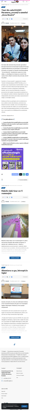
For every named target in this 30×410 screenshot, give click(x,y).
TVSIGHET (7, 23)
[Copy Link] (9, 19)
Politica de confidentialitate (8, 406)
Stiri (3, 7)
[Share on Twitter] (7, 19)
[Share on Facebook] (5, 19)
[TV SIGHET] (15, 1)
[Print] (12, 19)
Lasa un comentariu (23, 179)
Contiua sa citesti (15, 257)
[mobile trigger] (2, 1)
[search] (23, 1)
